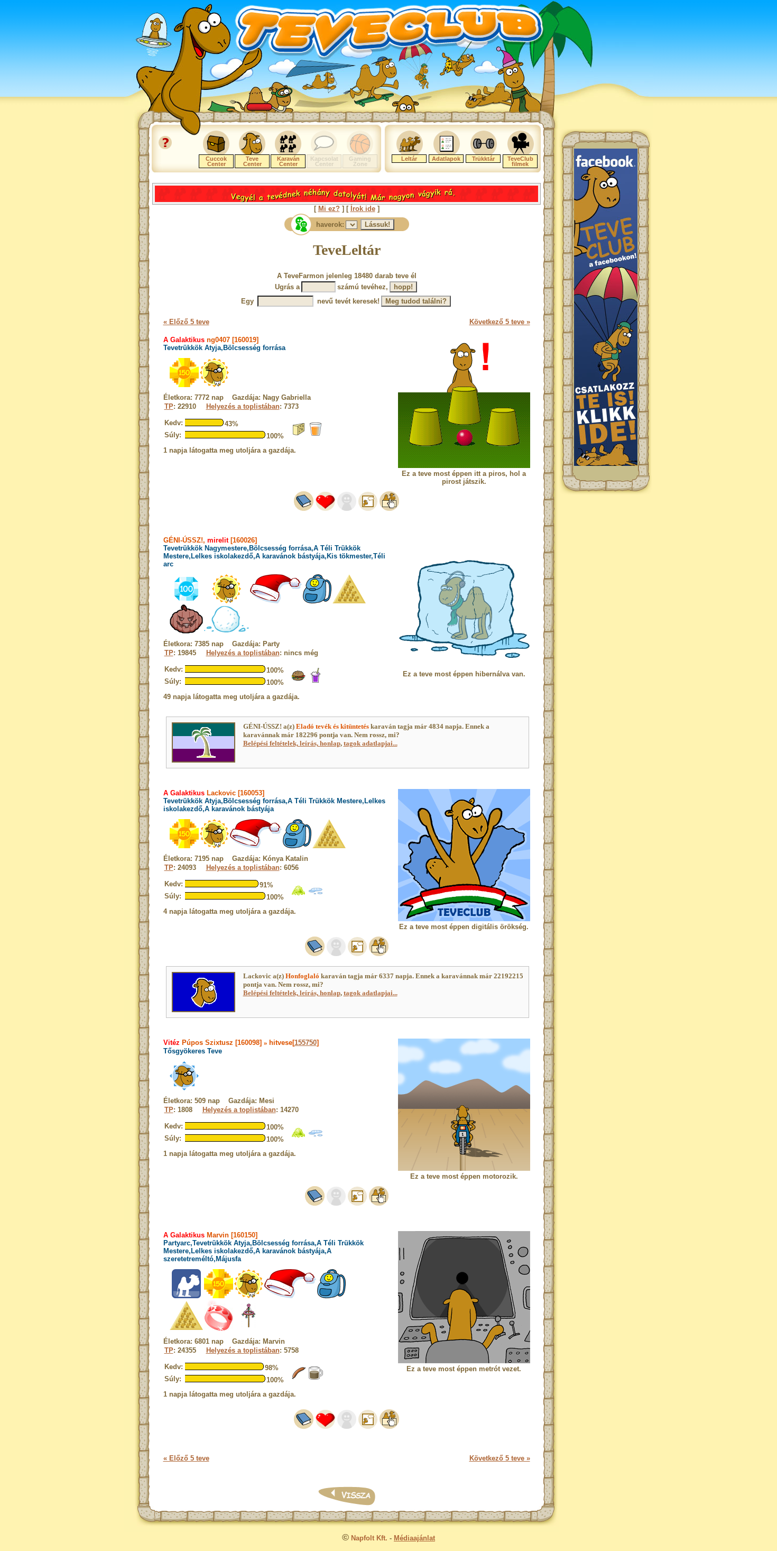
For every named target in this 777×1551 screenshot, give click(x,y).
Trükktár (483, 158)
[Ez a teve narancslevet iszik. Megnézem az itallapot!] (315, 434)
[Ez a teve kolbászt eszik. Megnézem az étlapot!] (299, 1378)
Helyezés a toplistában (243, 406)
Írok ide (362, 209)
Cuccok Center (216, 161)
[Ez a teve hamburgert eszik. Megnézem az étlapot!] (299, 681)
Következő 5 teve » (499, 322)
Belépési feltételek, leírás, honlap (291, 743)
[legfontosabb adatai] (389, 508)
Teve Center (252, 161)
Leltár (409, 158)
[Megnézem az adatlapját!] (325, 508)
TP (168, 406)
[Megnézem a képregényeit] (367, 508)
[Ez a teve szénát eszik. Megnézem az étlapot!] (299, 896)
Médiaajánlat (414, 1538)
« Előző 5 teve (186, 322)
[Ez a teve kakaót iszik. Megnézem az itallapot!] (315, 1378)
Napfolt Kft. (369, 1538)
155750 (305, 1043)
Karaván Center (288, 161)
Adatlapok (446, 158)
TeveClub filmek (520, 161)
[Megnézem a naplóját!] (303, 508)
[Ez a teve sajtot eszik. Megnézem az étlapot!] (299, 434)
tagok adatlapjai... (370, 743)
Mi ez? (329, 209)
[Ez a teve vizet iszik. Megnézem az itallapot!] (315, 896)
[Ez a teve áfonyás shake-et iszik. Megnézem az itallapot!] (315, 681)
